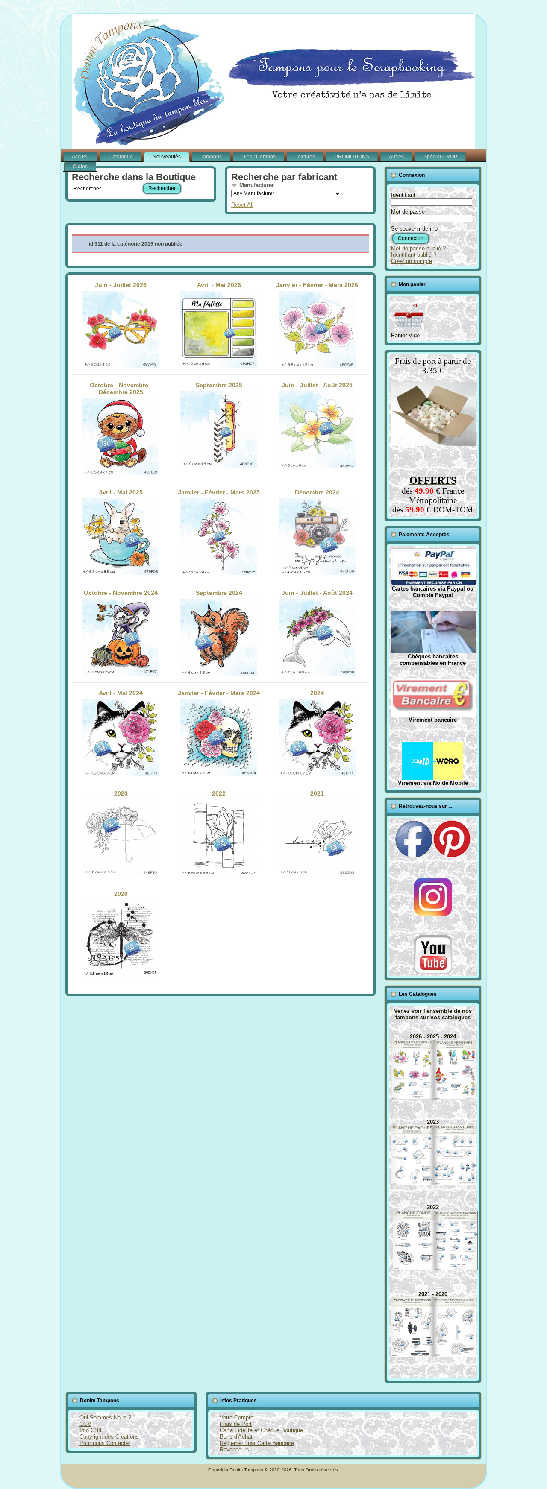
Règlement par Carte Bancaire (257, 1443)
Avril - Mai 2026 (219, 284)
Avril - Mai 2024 (121, 693)
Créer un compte (411, 261)
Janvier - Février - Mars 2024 (219, 693)
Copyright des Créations (109, 1436)
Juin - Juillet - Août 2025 (317, 385)
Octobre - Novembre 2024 (121, 592)
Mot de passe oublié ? (418, 248)
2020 (121, 893)
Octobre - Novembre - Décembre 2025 (121, 388)
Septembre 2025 (219, 385)
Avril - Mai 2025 (121, 492)
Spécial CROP (440, 157)
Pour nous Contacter (104, 1443)
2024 (317, 693)
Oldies (80, 167)
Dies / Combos (258, 157)
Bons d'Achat (236, 1436)
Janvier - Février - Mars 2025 (219, 492)
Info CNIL (91, 1430)
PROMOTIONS (352, 157)
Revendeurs (234, 1449)
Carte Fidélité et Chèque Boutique (261, 1430)
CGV (85, 1424)
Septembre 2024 (219, 592)
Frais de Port (236, 1424)
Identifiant (403, 195)
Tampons (211, 157)
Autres (396, 157)
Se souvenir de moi (415, 228)
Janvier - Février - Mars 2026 (317, 284)
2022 (219, 793)
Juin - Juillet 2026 (121, 284)
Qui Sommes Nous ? (105, 1417)
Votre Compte (236, 1417)
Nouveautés (167, 157)
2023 (121, 793)
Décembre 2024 (317, 492)
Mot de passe (408, 211)
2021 (317, 793)
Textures (305, 157)
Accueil (80, 157)
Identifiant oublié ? (413, 255)
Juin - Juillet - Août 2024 (317, 592)
